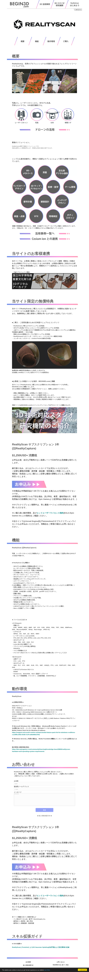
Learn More (47, 970)
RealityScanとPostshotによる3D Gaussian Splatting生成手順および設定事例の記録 (40, 947)
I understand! (82, 970)
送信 (44, 810)
